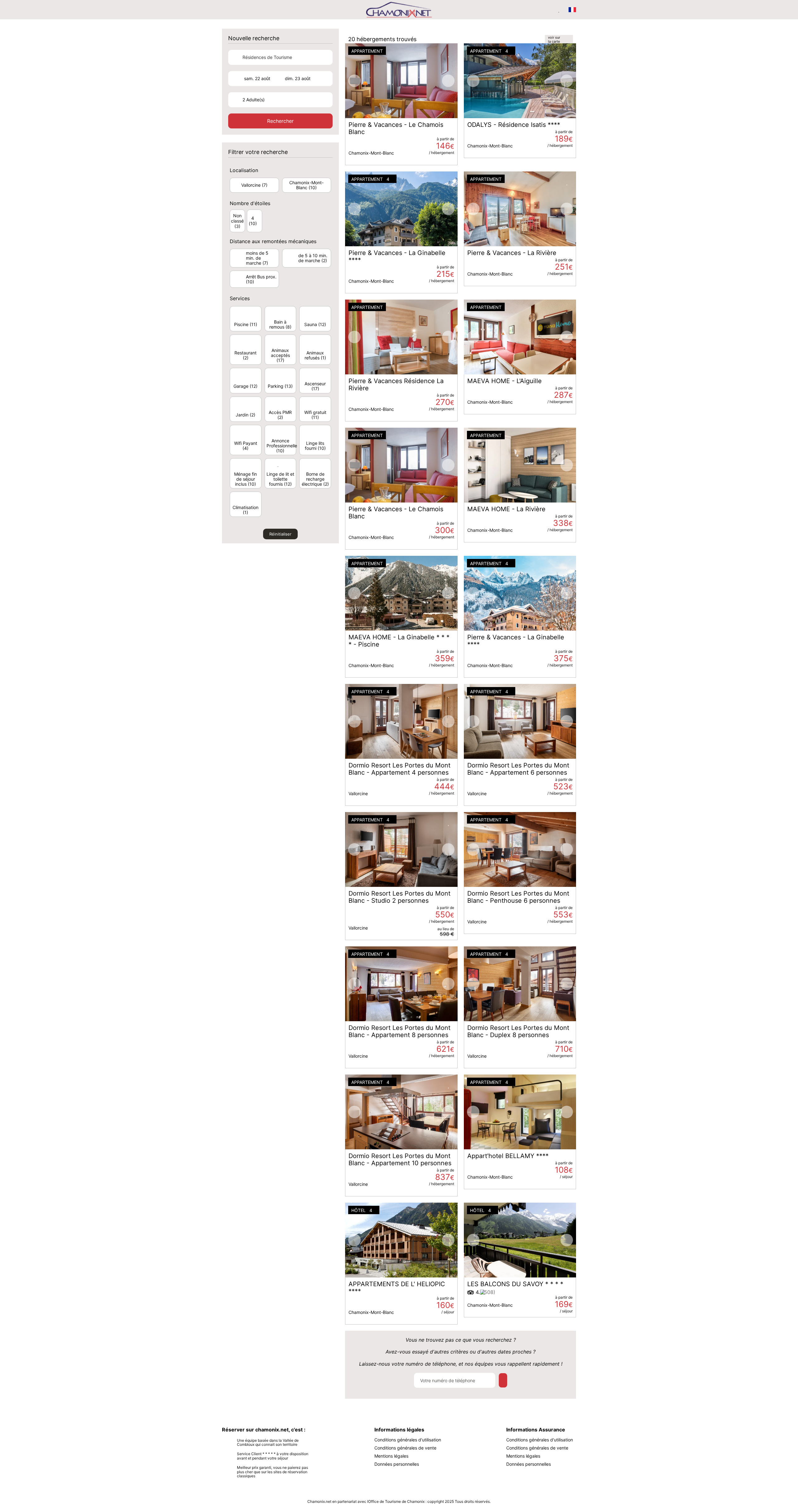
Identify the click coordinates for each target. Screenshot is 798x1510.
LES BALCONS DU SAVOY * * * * (515, 1284)
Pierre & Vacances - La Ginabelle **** (397, 256)
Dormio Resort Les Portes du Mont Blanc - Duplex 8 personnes (518, 1031)
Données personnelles (396, 1464)
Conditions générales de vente (405, 1447)
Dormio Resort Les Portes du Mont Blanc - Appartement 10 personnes (400, 1159)
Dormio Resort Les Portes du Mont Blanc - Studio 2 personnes (399, 897)
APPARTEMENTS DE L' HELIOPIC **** (397, 1288)
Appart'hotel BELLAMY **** (508, 1156)
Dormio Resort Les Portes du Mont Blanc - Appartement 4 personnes (399, 769)
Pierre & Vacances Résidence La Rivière (396, 385)
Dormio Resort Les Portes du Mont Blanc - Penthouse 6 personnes (518, 897)
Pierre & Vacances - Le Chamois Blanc (396, 128)
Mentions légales (391, 1456)
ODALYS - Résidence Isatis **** (513, 124)
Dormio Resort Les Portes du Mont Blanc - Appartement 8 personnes (399, 1031)
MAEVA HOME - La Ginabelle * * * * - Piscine (399, 641)
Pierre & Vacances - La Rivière (511, 253)
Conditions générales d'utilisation (407, 1439)
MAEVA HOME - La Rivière (506, 509)
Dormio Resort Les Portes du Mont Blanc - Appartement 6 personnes (518, 769)
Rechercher (280, 121)
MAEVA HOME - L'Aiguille (504, 381)
